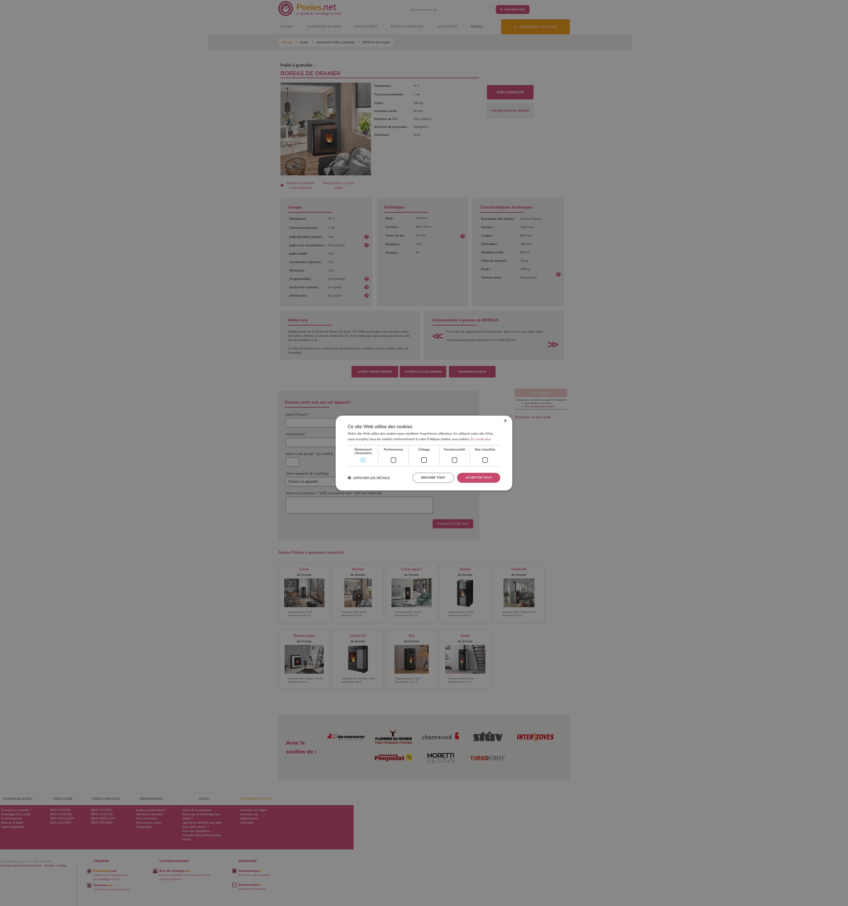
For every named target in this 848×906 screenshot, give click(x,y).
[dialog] (424, 453)
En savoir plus (481, 439)
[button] (369, 478)
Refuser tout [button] (433, 478)
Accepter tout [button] (479, 478)
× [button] (505, 421)
